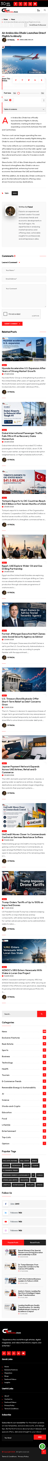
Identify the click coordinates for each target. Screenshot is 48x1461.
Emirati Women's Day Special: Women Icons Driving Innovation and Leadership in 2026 (30, 1252)
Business (6, 1056)
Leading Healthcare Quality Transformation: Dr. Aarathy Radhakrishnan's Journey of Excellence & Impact (29, 1308)
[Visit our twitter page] (20, 4)
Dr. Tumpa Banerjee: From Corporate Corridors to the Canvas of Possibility (28, 1267)
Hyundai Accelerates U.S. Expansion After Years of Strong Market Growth (24, 370)
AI (3, 1093)
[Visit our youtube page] (35, 4)
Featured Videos (10, 1379)
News (13, 19)
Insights (7, 1382)
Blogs (6, 1376)
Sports (5, 1050)
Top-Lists (6, 1137)
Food (4, 1118)
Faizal (30, 207)
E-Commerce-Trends (11, 1081)
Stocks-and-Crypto (11, 1106)
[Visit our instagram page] (25, 4)
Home (6, 19)
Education (7, 1112)
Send (40, 1437)
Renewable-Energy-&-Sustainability (19, 1087)
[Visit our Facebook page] (16, 4)
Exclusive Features (11, 1370)
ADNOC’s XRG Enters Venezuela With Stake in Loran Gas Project (22, 972)
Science (5, 1100)
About (6, 1396)
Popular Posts (13, 1242)
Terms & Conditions (11, 1409)
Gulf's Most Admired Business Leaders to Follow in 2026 (29, 1280)
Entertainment (9, 1131)
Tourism (5, 1075)
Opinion (5, 1143)
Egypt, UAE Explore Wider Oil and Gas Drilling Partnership (22, 567)
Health (5, 1069)
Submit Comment (11, 323)
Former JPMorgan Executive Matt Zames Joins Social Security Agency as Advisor (23, 635)
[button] (7, 59)
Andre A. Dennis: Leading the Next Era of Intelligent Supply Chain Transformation (29, 1293)
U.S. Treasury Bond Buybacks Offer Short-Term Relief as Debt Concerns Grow (21, 701)
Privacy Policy (9, 1405)
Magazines (8, 1373)
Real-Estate (7, 1044)
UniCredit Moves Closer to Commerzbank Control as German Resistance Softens (24, 836)
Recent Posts (35, 1242)
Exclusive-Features (11, 1037)
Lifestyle (6, 1125)
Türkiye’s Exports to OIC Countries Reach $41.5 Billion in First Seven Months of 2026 (24, 502)
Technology (7, 1062)
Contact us (8, 1399)
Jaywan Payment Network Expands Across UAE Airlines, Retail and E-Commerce (20, 769)
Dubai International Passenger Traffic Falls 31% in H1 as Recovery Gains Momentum (22, 436)
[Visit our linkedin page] (30, 4)
